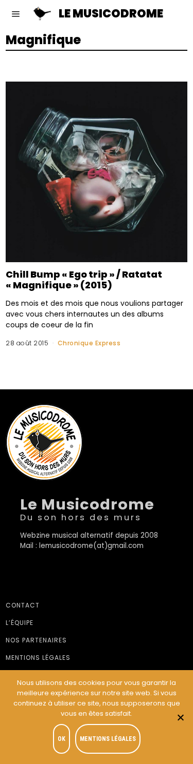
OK (61, 738)
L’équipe (19, 622)
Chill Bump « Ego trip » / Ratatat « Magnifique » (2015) (84, 279)
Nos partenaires (36, 640)
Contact (23, 605)
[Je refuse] (180, 717)
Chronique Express (89, 343)
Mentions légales (38, 657)
